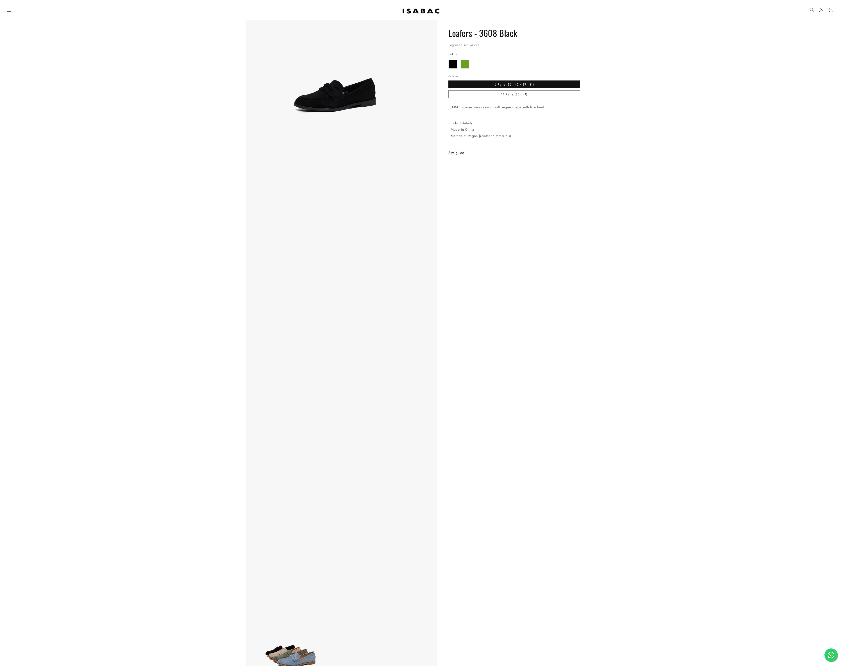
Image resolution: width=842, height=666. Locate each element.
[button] (9, 10)
